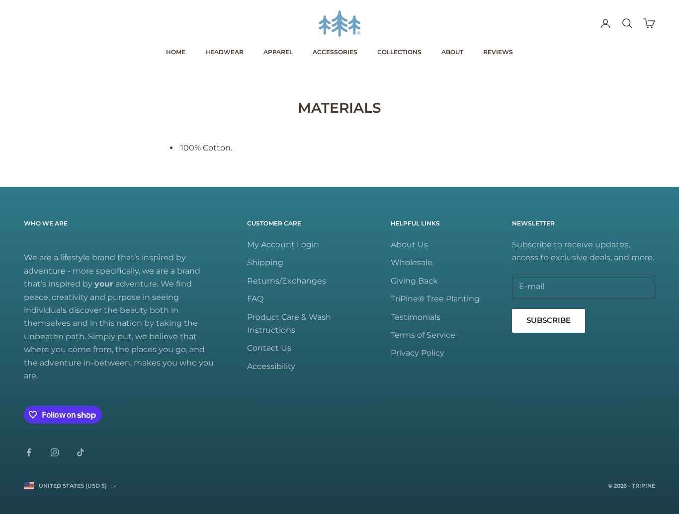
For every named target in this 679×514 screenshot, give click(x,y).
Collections (399, 52)
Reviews (498, 52)
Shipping (265, 262)
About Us (409, 244)
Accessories (335, 52)
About (452, 52)
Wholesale (411, 262)
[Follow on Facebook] (29, 452)
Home (175, 52)
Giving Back (414, 281)
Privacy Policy (417, 353)
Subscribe (548, 320)
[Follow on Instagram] (55, 452)
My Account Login (283, 244)
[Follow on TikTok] (80, 452)
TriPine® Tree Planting (435, 298)
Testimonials (415, 317)
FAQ (255, 298)
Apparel (278, 52)
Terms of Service (423, 335)
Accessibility (271, 366)
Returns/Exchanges (286, 281)
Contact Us (269, 348)
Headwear (224, 52)
